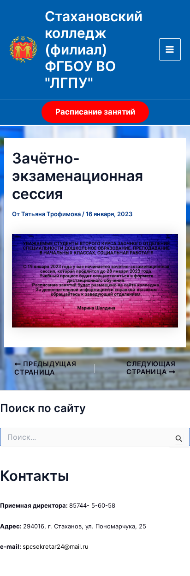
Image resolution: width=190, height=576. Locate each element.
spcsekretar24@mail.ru (56, 546)
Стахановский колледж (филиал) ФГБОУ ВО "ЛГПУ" (93, 49)
